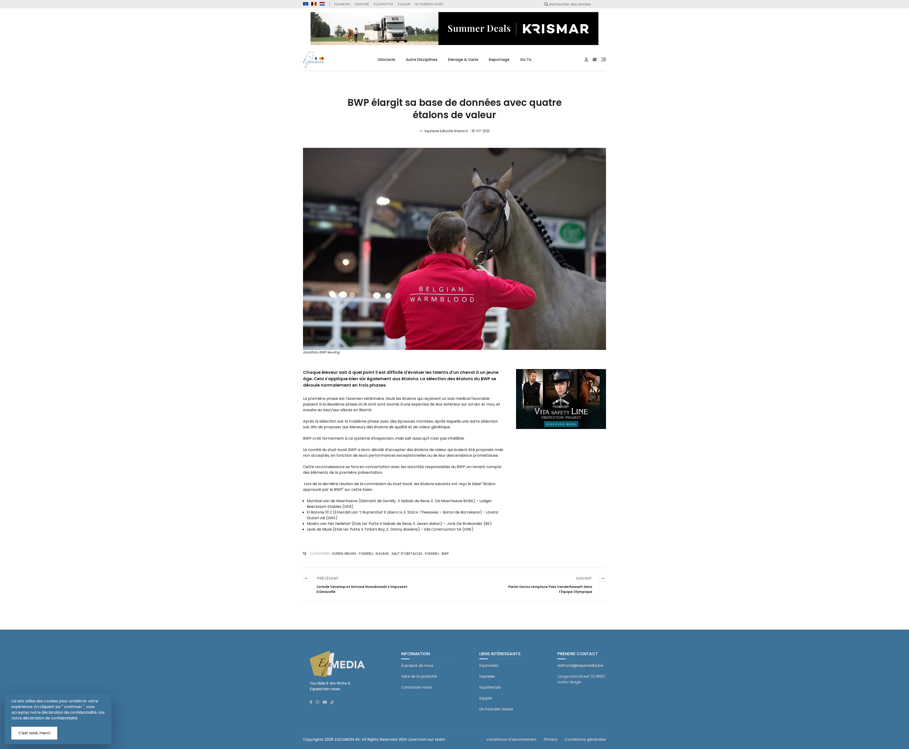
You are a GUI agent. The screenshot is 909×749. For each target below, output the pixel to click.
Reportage (499, 59)
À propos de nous (417, 665)
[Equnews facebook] (311, 702)
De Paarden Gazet (429, 4)
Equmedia (342, 4)
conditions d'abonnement (511, 739)
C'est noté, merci (34, 733)
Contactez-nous (416, 687)
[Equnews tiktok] (332, 702)
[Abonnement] (595, 60)
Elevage (382, 553)
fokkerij (366, 553)
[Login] (586, 60)
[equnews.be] (313, 3)
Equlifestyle (383, 4)
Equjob (404, 4)
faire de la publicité (419, 676)
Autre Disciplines (421, 59)
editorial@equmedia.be (580, 665)
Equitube (362, 4)
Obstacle (386, 59)
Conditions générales (585, 739)
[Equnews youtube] (325, 702)
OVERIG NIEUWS (344, 553)
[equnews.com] (305, 4)
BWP (445, 553)
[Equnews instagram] (317, 702)
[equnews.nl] (322, 3)
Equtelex (487, 676)
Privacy (550, 739)
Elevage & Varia (463, 59)
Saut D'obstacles (407, 553)
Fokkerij (432, 553)
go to (526, 59)
